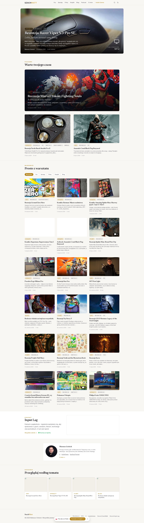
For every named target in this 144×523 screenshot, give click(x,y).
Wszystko (29, 174)
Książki (72, 2)
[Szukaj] (114, 2)
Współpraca (76, 516)
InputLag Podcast (74, 454)
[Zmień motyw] (117, 2)
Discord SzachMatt (102, 516)
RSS (82, 516)
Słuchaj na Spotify (45, 432)
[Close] (87, 519)
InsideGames (65, 454)
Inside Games (100, 2)
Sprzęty (60, 2)
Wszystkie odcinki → (31, 432)
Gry (55, 2)
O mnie (90, 2)
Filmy (66, 2)
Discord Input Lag (114, 516)
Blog (77, 2)
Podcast (83, 2)
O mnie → (62, 457)
